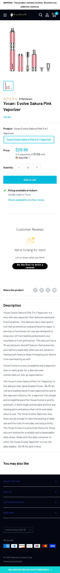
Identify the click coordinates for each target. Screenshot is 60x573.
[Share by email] (54, 289)
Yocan (7, 117)
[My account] (47, 15)
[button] (30, 569)
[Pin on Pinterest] (41, 289)
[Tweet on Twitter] (48, 289)
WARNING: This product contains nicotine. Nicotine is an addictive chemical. (30, 4)
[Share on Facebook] (35, 289)
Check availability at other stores (26, 199)
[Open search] (40, 15)
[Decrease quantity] (19, 167)
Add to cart (30, 179)
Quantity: (8, 167)
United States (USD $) (15, 529)
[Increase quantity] (36, 167)
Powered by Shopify (12, 561)
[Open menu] (5, 15)
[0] (54, 15)
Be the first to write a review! (30, 266)
